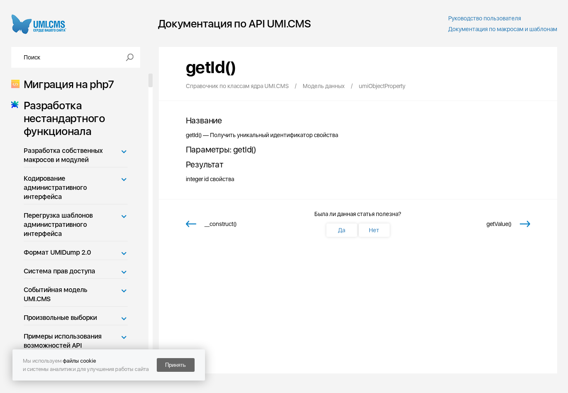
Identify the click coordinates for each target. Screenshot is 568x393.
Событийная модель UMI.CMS (55, 294)
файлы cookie (79, 361)
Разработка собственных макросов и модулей (63, 155)
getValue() (499, 224)
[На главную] (39, 23)
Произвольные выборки (60, 318)
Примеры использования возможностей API (62, 340)
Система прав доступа (59, 271)
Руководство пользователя (484, 18)
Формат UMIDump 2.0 (57, 252)
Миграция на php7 (69, 84)
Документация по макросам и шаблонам (502, 29)
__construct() (221, 224)
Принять (175, 365)
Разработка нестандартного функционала (64, 118)
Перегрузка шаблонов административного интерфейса (58, 224)
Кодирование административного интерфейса (55, 187)
